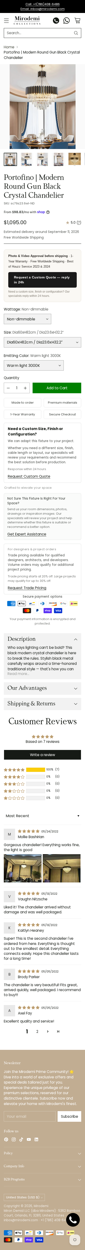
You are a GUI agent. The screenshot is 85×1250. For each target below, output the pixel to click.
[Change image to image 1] (10, 159)
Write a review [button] (42, 754)
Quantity (11, 377)
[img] (29, 831)
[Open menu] (6, 20)
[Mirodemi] (27, 20)
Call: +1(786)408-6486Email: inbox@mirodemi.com (43, 6)
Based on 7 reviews (43, 741)
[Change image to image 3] (42, 159)
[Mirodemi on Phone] (56, 21)
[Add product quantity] (25, 388)
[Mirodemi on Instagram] (14, 1140)
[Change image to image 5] (74, 159)
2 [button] (37, 1031)
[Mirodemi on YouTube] (29, 1140)
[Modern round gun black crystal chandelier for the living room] (42, 106)
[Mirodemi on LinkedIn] (36, 1140)
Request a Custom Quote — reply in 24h (42, 279)
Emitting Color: (32, 355)
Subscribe (69, 1116)
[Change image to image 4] (58, 159)
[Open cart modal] (77, 20)
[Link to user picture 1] (23, 868)
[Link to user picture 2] (62, 868)
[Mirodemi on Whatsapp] (66, 21)
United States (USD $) (22, 1197)
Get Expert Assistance (26, 534)
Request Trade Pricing (27, 587)
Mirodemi (41, 1206)
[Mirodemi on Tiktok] (21, 1140)
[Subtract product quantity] (8, 388)
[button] (14, 770)
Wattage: (26, 309)
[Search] (76, 33)
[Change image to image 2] (26, 159)
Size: (34, 332)
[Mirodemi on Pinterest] (6, 1140)
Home (9, 47)
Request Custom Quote (29, 476)
